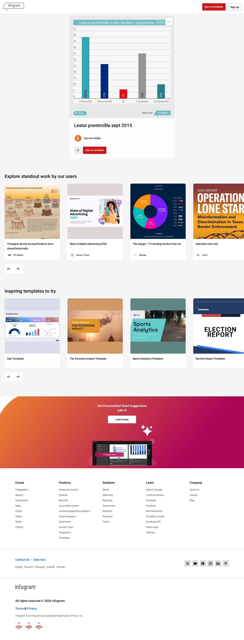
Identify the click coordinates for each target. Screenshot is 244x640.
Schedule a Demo (155, 516)
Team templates (67, 516)
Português (40, 566)
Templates (64, 537)
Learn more (122, 419)
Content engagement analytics (74, 511)
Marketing (108, 495)
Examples (151, 500)
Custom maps (66, 527)
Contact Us (22, 559)
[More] (169, 21)
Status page (152, 527)
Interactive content (68, 489)
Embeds (63, 495)
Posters (19, 527)
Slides (18, 521)
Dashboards (21, 500)
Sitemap (150, 532)
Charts (18, 511)
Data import (65, 521)
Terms (19, 608)
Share (81, 113)
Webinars (151, 505)
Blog (192, 500)
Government (109, 505)
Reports (19, 495)
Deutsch (28, 566)
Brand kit (63, 500)
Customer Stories (155, 495)
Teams (106, 521)
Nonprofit (107, 511)
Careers (194, 495)
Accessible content (69, 505)
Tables (18, 516)
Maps (18, 505)
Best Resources (154, 511)
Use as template (214, 6)
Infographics (21, 489)
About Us (194, 489)
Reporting (107, 500)
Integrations (65, 532)
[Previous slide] (9, 268)
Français (60, 566)
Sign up (234, 7)
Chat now (39, 559)
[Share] (77, 150)
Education (108, 516)
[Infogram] (13, 7)
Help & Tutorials (154, 489)
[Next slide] (17, 268)
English (19, 566)
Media (106, 489)
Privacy (32, 608)
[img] (85, 67)
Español (51, 566)
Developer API (153, 521)
